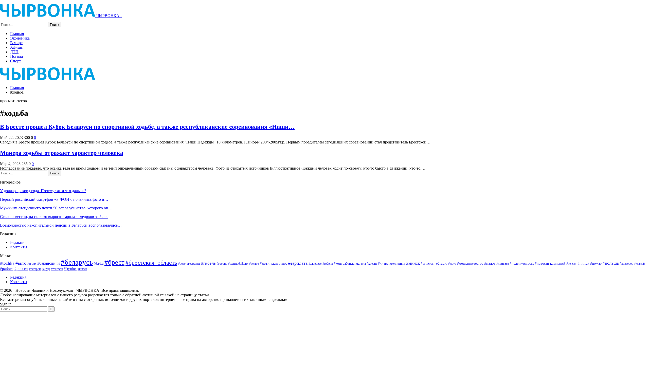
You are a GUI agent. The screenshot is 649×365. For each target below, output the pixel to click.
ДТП (14, 52)
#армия (31, 263)
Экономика (20, 38)
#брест (114, 262)
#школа (82, 269)
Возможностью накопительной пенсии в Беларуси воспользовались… (61, 225)
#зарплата (298, 263)
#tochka (7, 263)
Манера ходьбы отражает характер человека (61, 153)
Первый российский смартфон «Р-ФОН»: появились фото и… (54, 199)
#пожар (596, 263)
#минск (413, 263)
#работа (6, 269)
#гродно (222, 263)
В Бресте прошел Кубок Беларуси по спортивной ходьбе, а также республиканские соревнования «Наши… (147, 126)
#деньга (254, 263)
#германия (193, 263)
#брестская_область (151, 262)
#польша (611, 263)
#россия (21, 268)
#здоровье (315, 263)
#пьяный (639, 263)
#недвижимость (522, 263)
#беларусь (77, 262)
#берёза (98, 263)
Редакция (18, 242)
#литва (383, 263)
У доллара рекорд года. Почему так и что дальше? (43, 191)
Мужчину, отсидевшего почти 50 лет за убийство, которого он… (56, 208)
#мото (452, 263)
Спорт (15, 61)
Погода (16, 56)
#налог (489, 263)
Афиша (16, 47)
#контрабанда (344, 263)
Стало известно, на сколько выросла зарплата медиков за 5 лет (54, 216)
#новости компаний (550, 263)
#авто (20, 263)
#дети (264, 263)
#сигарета (35, 269)
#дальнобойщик (238, 263)
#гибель (208, 263)
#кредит (372, 263)
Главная (17, 33)
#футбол (70, 269)
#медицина (397, 263)
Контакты (18, 247)
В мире (16, 43)
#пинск (583, 263)
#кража (360, 263)
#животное (279, 263)
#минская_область (434, 263)
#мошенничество (470, 263)
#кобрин (327, 263)
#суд (46, 269)
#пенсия (571, 263)
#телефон (57, 269)
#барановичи (48, 263)
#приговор (626, 263)
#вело (182, 263)
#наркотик (502, 263)
